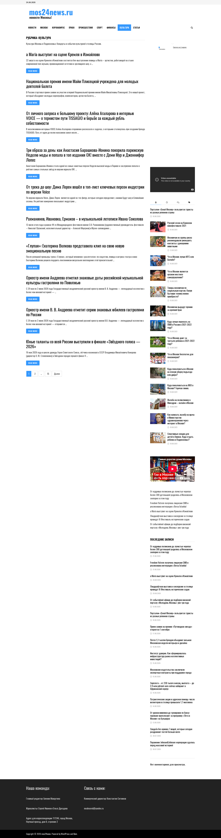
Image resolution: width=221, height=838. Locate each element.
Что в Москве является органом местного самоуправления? (177, 274)
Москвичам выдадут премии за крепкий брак (179, 308)
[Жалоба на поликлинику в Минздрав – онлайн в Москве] (157, 400)
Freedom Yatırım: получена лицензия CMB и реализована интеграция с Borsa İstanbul (169, 504)
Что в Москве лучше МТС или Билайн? (180, 258)
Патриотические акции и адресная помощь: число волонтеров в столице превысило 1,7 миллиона (172, 701)
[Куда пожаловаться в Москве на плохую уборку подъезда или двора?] (157, 369)
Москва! (44, 27)
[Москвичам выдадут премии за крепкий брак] (157, 307)
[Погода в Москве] (172, 43)
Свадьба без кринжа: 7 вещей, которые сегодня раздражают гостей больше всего (171, 730)
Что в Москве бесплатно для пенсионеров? (180, 355)
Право (71, 27)
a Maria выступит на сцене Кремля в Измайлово (63, 54)
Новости (32, 27)
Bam (75, 833)
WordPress (65, 833)
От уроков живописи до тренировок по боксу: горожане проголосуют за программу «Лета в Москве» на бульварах (170, 715)
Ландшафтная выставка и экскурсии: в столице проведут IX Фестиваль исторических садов (171, 517)
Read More (33, 70)
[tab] (155, 202)
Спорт (100, 27)
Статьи (136, 27)
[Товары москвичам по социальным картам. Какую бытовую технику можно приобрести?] (157, 288)
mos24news (46, 833)
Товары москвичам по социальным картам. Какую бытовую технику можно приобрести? (179, 292)
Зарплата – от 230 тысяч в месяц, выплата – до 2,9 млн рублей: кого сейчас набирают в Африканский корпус (172, 686)
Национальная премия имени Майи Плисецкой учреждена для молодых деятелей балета (82, 83)
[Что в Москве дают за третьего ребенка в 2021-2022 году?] (157, 338)
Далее (57, 373)
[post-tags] (189, 202)
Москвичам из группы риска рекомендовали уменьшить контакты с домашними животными (179, 242)
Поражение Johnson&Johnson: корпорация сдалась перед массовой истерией (172, 744)
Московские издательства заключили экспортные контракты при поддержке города (170, 671)
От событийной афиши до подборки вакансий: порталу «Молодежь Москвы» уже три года (170, 525)
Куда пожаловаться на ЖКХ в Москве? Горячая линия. (180, 387)
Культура (124, 27)
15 (48, 373)
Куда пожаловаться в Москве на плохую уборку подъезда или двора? (180, 371)
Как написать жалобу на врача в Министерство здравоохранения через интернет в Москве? (180, 419)
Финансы (111, 27)
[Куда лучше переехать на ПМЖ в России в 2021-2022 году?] (157, 321)
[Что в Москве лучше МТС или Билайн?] (157, 257)
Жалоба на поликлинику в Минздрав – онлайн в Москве (180, 401)
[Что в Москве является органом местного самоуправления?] (157, 271)
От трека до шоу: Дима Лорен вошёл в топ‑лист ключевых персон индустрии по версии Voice (85, 189)
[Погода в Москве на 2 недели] (180, 47)
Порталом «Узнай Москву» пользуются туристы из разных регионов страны (171, 211)
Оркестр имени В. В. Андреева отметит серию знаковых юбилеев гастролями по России (85, 312)
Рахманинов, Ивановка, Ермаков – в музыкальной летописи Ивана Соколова (84, 219)
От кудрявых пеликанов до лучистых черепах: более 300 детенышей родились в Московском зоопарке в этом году (171, 495)
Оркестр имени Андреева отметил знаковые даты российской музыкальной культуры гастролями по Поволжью (84, 280)
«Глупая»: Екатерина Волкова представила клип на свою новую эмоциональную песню (75, 248)
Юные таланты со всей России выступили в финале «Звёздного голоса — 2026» (83, 343)
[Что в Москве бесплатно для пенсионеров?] (157, 354)
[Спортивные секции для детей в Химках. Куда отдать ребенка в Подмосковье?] (157, 434)
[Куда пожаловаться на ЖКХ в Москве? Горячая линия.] (157, 385)
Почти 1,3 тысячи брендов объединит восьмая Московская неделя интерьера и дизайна (170, 641)
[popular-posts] (155, 202)
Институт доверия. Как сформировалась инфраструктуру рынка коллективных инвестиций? (168, 656)
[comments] (178, 202)
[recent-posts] (167, 202)
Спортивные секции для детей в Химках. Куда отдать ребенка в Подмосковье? (180, 436)
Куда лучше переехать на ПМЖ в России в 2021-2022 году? (179, 324)
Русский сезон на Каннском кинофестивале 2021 (179, 224)
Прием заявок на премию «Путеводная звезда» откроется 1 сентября (171, 628)
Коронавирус (58, 27)
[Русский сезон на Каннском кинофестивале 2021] (157, 223)
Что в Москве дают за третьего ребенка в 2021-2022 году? (181, 340)
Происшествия (86, 27)
